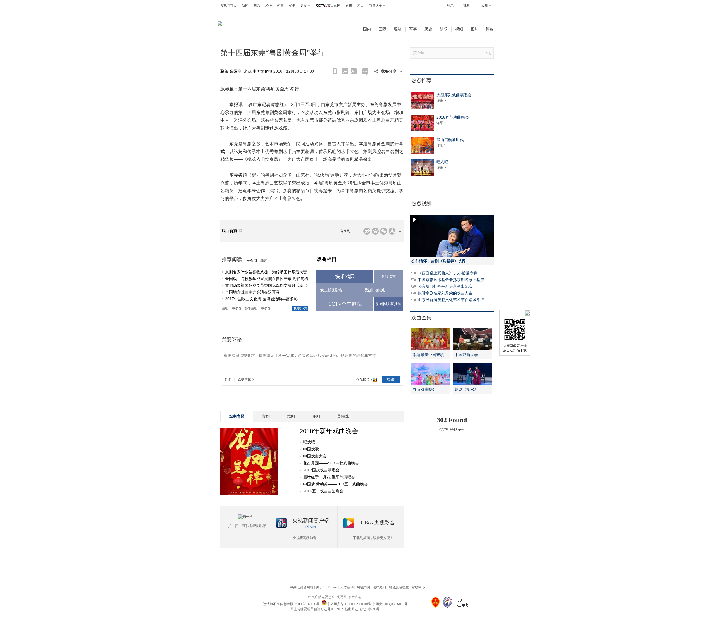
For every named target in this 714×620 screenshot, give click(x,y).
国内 (367, 29)
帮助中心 (418, 587)
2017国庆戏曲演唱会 (321, 470)
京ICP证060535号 (307, 604)
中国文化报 (262, 71)
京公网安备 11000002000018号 (349, 604)
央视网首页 (228, 6)
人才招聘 (347, 587)
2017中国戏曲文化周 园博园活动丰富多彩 (261, 299)
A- (345, 71)
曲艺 (263, 261)
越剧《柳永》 (466, 389)
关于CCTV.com (326, 587)
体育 (280, 6)
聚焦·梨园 (228, 71)
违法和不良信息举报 (278, 604)
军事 (292, 6)
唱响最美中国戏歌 (428, 354)
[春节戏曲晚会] (430, 384)
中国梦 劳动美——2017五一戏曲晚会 (335, 484)
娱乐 (444, 29)
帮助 (466, 6)
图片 (474, 29)
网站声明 (363, 587)
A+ (353, 71)
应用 (484, 6)
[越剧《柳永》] (472, 384)
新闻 (245, 6)
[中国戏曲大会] (472, 349)
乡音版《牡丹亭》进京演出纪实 (445, 286)
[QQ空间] (375, 231)
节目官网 (334, 6)
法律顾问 (379, 587)
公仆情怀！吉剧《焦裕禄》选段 (438, 261)
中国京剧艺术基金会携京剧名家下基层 (451, 279)
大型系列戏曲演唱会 (454, 95)
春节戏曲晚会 (424, 389)
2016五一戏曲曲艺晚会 (323, 491)
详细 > (441, 100)
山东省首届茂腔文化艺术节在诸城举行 (451, 299)
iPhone (310, 526)
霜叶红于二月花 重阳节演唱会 (329, 477)
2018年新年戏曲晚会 (329, 431)
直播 (349, 6)
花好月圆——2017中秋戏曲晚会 (331, 463)
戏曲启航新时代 (450, 139)
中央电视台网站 (301, 587)
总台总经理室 (399, 587)
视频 (257, 6)
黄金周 (252, 261)
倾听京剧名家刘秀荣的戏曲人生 (445, 293)
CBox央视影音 (378, 523)
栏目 (360, 6)
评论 (490, 29)
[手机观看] (335, 71)
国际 (382, 29)
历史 (428, 29)
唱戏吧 (309, 442)
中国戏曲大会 (315, 456)
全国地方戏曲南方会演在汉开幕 (252, 292)
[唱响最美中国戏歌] (430, 349)
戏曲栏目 (327, 259)
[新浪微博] (366, 231)
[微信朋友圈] (383, 231)
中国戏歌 (311, 449)
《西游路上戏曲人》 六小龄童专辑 (447, 273)
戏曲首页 (229, 231)
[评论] (365, 71)
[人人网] (392, 231)
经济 (268, 6)
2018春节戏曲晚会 (452, 117)
